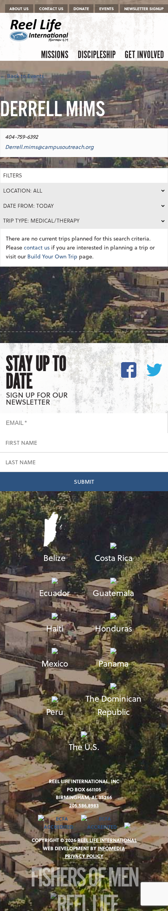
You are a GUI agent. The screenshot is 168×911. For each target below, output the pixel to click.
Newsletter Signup (144, 8)
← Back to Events (22, 76)
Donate (81, 8)
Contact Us (51, 8)
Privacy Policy (84, 856)
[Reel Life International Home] (40, 30)
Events (106, 8)
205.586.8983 (84, 805)
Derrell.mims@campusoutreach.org (49, 147)
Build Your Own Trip (52, 256)
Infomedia (111, 848)
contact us (37, 247)
